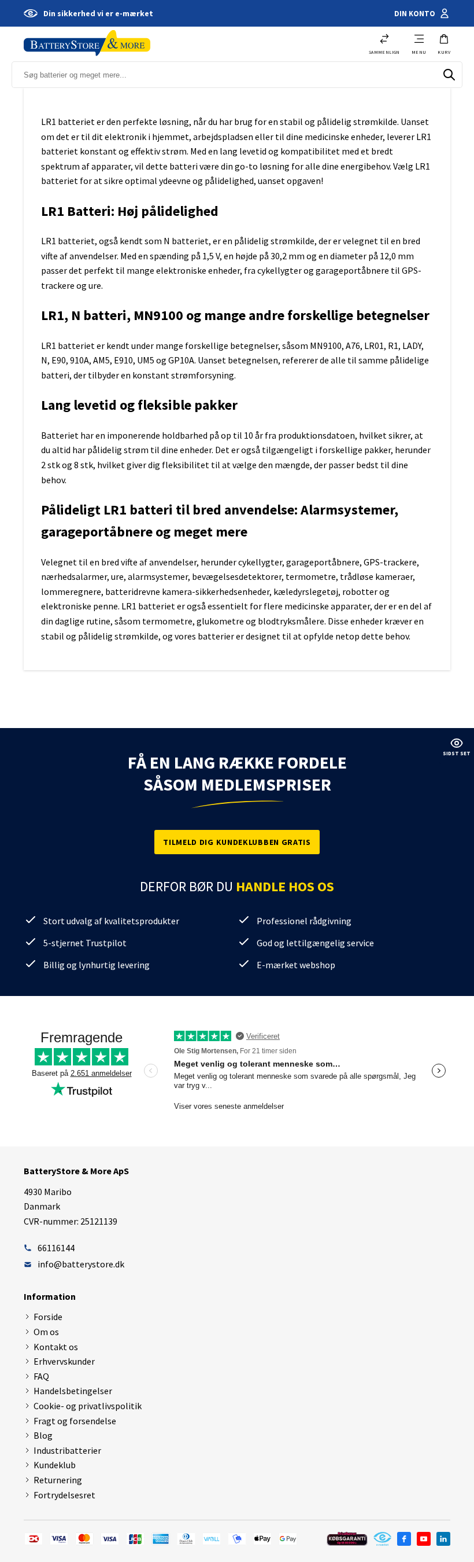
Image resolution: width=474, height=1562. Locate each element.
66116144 (56, 1248)
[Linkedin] (443, 1539)
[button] (444, 44)
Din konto (414, 14)
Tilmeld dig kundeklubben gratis (237, 842)
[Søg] (449, 74)
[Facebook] (404, 1539)
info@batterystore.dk (81, 1264)
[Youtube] (424, 1539)
